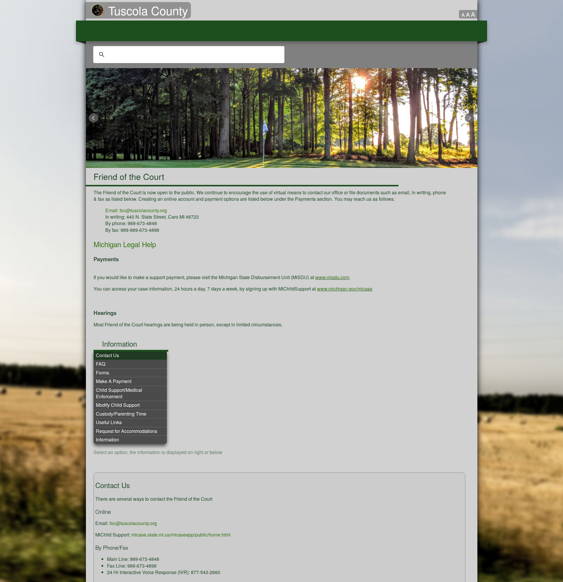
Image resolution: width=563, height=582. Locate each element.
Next (469, 118)
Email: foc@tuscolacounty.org (136, 210)
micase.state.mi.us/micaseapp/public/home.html (180, 534)
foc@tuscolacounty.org (133, 523)
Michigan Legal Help (125, 244)
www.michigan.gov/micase (344, 288)
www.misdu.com (332, 277)
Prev (94, 118)
